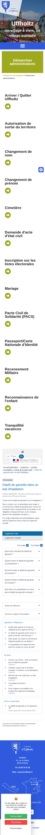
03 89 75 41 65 (24, 767)
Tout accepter (16, 816)
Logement (24, 467)
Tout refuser (16, 822)
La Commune (17, 75)
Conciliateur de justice (17, 683)
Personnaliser (16, 828)
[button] (22, 45)
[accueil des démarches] (22, 452)
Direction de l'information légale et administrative (20, 724)
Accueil (6, 75)
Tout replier (21, 545)
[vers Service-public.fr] (26, 461)
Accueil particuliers (10, 467)
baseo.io (24, 726)
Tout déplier (35, 545)
